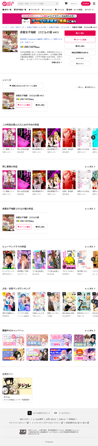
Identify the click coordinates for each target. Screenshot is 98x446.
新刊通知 (81, 58)
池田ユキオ (58, 39)
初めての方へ (25, 419)
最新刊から (91, 87)
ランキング (35, 10)
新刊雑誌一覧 (21, 10)
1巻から (81, 87)
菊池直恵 (23, 39)
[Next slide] (93, 137)
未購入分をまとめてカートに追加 (24, 86)
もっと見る (89, 167)
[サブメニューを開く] (94, 3)
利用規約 (72, 419)
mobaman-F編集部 (35, 39)
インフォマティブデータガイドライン (46, 423)
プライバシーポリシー (19, 423)
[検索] (57, 3)
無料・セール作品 (75, 10)
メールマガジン (65, 413)
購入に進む (80, 33)
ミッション (48, 10)
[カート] (66, 3)
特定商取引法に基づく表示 (77, 423)
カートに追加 (81, 40)
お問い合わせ (51, 419)
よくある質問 (38, 419)
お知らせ (62, 419)
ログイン (74, 4)
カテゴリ (88, 10)
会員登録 (85, 4)
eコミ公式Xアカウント (39, 413)
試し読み (81, 46)
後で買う (81, 64)
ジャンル (60, 10)
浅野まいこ (48, 39)
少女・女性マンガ (26, 42)
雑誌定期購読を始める (80, 52)
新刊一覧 (8, 10)
